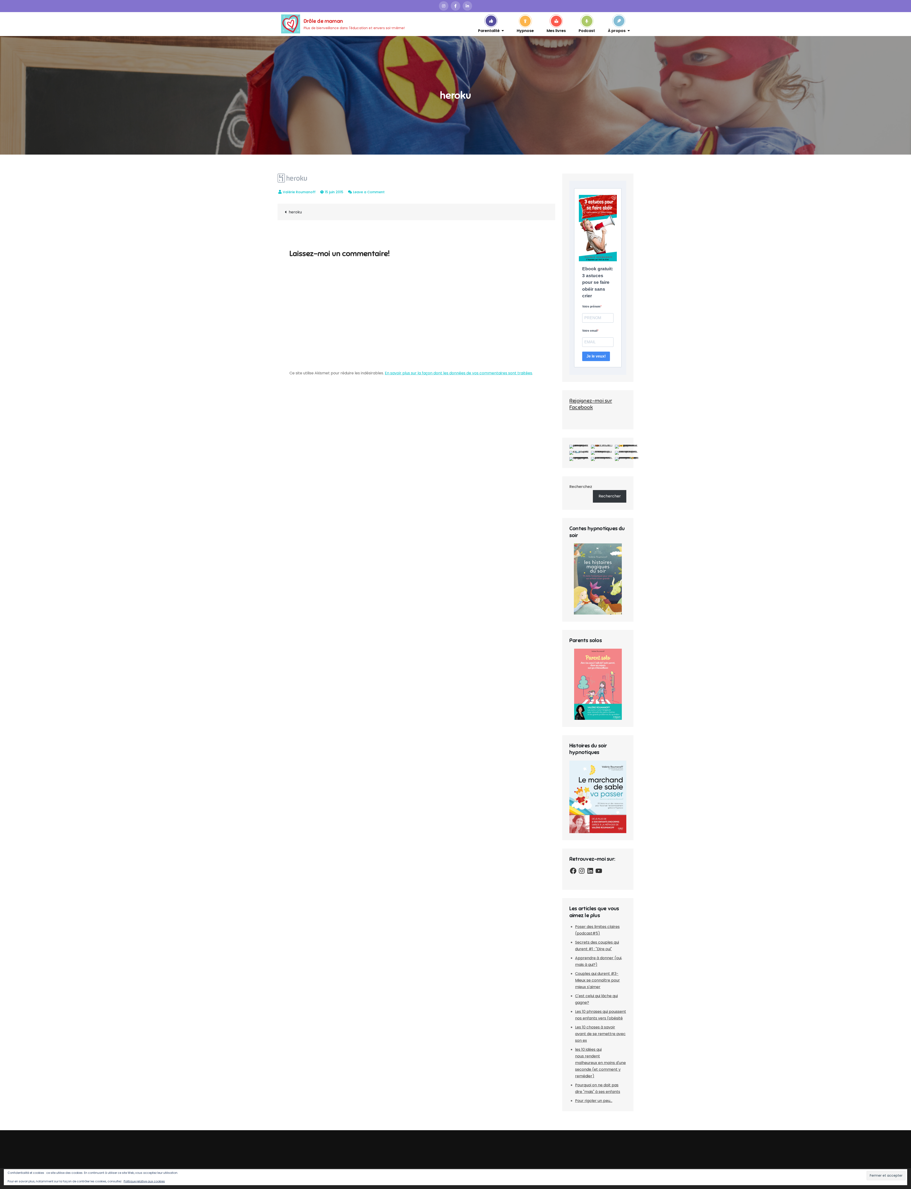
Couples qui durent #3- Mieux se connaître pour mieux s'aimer (597, 980)
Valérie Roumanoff (299, 192)
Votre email (589, 330)
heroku (295, 212)
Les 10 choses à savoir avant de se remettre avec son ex (600, 1033)
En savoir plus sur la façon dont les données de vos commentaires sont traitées (458, 373)
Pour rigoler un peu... (593, 1100)
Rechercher (610, 496)
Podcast (587, 30)
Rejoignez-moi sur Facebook (590, 404)
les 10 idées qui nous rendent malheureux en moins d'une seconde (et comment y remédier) (600, 1063)
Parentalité (489, 30)
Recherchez (580, 486)
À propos (617, 30)
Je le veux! (596, 356)
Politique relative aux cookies (144, 1181)
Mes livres (556, 30)
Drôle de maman (323, 21)
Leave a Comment (369, 192)
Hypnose (525, 30)
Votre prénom (591, 306)
